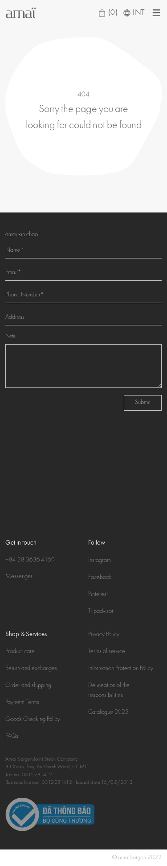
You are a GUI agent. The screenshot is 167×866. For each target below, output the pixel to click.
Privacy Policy (103, 634)
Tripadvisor (101, 611)
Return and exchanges (31, 668)
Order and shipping (28, 685)
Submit (143, 402)
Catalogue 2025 (108, 712)
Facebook (100, 577)
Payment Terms (22, 702)
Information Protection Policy (120, 668)
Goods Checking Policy (32, 719)
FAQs (11, 736)
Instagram (99, 560)
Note (10, 336)
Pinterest (98, 594)
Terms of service (106, 651)
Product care (20, 651)
